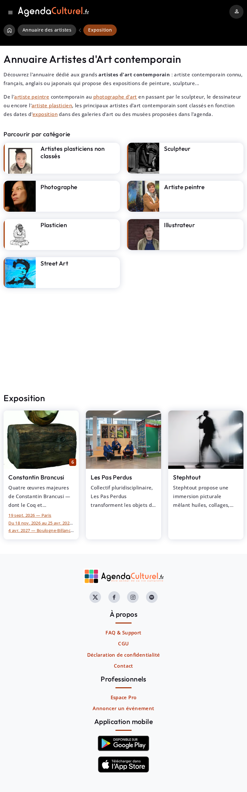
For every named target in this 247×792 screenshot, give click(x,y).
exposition (45, 114)
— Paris (29, 515)
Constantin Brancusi (36, 477)
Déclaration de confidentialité (123, 655)
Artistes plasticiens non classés (73, 152)
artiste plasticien (52, 105)
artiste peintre (31, 96)
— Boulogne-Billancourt (43, 530)
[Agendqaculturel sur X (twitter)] (95, 597)
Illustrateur (179, 225)
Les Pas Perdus (111, 477)
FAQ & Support (123, 632)
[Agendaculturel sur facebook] (114, 597)
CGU (123, 643)
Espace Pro (124, 697)
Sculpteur (177, 148)
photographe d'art (115, 96)
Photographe (59, 187)
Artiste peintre (184, 187)
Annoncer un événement (123, 708)
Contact (123, 665)
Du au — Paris (48, 523)
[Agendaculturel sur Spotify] (152, 597)
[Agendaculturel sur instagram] (133, 597)
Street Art (54, 263)
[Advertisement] (123, 340)
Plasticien (54, 225)
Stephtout (187, 477)
